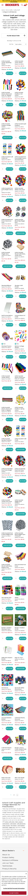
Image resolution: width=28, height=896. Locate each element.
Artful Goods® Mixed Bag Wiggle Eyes (20, 221)
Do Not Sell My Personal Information (14, 888)
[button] (2, 5)
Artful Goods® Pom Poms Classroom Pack (7, 221)
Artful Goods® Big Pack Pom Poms (20, 469)
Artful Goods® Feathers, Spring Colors (19, 409)
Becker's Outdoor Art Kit (20, 628)
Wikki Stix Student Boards (7, 658)
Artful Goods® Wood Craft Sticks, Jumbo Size (20, 254)
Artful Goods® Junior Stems (19, 61)
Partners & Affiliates (10, 860)
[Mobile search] (22, 5)
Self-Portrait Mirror (7, 315)
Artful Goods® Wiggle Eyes (6, 253)
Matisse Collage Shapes (19, 346)
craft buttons (5, 823)
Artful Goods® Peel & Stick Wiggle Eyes (7, 533)
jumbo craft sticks (9, 821)
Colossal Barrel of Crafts (20, 316)
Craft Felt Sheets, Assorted (20, 718)
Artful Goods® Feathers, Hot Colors (19, 94)
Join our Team (8, 863)
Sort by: (11, 44)
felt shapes (14, 825)
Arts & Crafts (9, 10)
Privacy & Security (9, 869)
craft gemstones (21, 823)
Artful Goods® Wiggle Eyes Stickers (19, 501)
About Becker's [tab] (8, 851)
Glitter (17, 597)
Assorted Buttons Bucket (7, 718)
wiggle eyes (12, 827)
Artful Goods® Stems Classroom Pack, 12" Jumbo (20, 377)
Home (3, 10)
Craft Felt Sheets (6, 747)
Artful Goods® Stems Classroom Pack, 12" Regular (7, 94)
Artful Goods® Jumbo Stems (6, 376)
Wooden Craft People (19, 286)
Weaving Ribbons (6, 285)
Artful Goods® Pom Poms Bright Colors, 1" (7, 190)
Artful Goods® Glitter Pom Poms (20, 189)
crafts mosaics (6, 825)
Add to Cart (9, 73)
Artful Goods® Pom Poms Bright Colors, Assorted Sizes (20, 158)
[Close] (26, 873)
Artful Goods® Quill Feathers (20, 124)
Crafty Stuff (17, 10)
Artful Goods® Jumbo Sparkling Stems (6, 62)
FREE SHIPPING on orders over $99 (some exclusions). (14, 1)
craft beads (13, 823)
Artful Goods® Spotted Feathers (7, 439)
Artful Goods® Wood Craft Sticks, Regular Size (7, 566)
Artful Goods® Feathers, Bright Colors (6, 125)
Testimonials (7, 866)
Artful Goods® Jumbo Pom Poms (7, 500)
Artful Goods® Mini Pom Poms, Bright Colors (7, 470)
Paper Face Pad (6, 777)
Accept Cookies (14, 893)
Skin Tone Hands (19, 777)
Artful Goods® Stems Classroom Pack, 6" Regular (7, 409)
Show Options (7, 137)
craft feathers (21, 825)
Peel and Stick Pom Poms (20, 565)
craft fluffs (5, 827)
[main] (14, 439)
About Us (6, 855)
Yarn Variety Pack (6, 597)
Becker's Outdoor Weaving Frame (7, 628)
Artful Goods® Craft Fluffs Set (7, 157)
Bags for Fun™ (19, 657)
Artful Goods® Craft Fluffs (20, 439)
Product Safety (8, 857)
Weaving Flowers (6, 346)
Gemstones (5, 687)
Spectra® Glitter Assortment (19, 688)
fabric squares (19, 821)
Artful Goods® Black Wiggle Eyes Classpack (20, 534)
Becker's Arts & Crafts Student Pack (20, 748)
